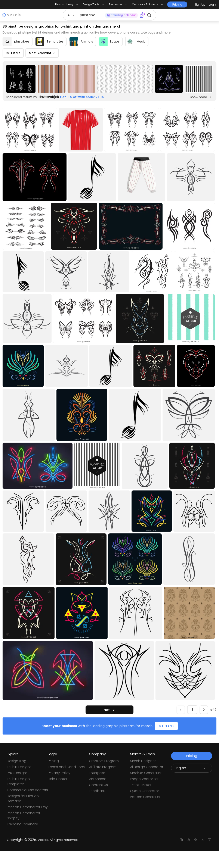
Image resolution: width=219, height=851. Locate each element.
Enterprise (97, 772)
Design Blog (16, 760)
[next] (204, 709)
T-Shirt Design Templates (18, 781)
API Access (98, 778)
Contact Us (98, 784)
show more (198, 97)
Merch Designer (143, 760)
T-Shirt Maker (140, 784)
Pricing (53, 760)
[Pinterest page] (195, 840)
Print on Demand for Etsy (27, 807)
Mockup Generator (145, 772)
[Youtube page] (202, 840)
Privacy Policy (59, 772)
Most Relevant (40, 53)
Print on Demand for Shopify (23, 816)
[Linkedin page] (209, 840)
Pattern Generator (145, 796)
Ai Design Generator (146, 766)
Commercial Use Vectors (27, 790)
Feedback (97, 790)
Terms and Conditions (66, 766)
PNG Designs (17, 772)
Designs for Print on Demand (23, 799)
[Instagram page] (181, 840)
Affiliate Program (103, 766)
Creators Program (104, 760)
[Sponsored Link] (21, 79)
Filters (15, 53)
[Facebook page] (188, 840)
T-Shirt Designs (19, 766)
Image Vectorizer (144, 778)
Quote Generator (144, 790)
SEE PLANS (166, 726)
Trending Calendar (22, 824)
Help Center (57, 778)
